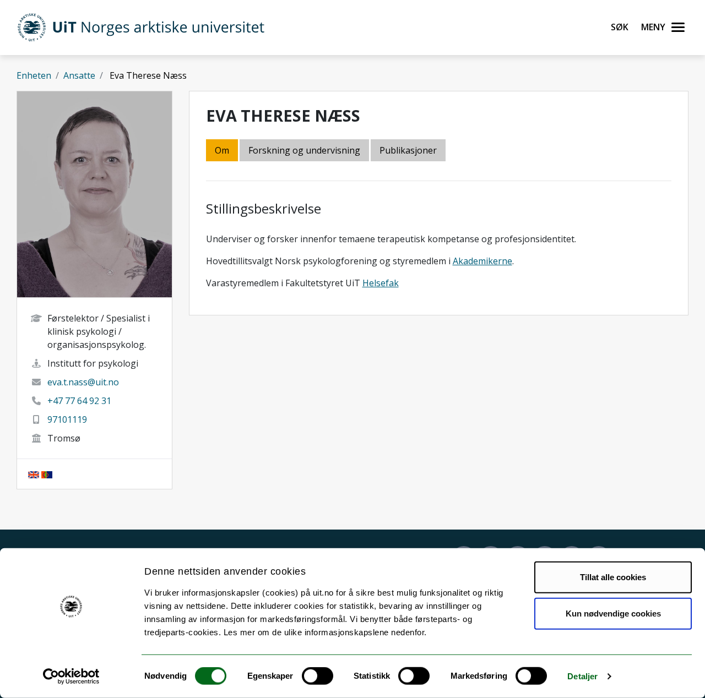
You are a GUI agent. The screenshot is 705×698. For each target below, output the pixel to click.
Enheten (34, 75)
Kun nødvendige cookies (613, 613)
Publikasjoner (408, 150)
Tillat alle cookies (613, 577)
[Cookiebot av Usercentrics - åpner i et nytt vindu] (71, 676)
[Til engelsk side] (33, 474)
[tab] (409, 151)
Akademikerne (482, 261)
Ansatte (79, 75)
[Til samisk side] (46, 474)
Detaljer (582, 676)
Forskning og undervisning (304, 150)
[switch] (317, 676)
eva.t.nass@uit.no (83, 382)
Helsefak (380, 283)
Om (222, 150)
